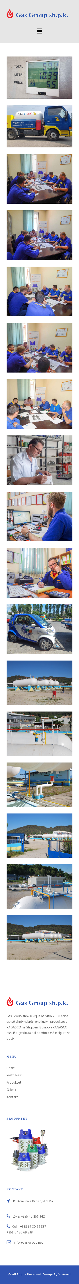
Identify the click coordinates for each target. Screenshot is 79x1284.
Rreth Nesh (15, 1075)
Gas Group (40, 230)
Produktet (14, 1082)
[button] (39, 31)
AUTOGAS (39, 72)
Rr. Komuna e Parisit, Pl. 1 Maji (33, 1201)
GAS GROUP (40, 173)
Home (11, 1068)
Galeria (11, 1090)
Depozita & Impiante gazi (40, 677)
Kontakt (12, 1097)
